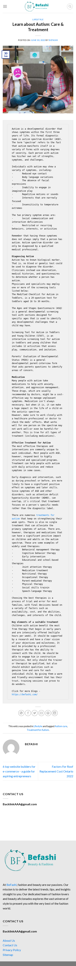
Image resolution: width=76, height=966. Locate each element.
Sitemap (8, 954)
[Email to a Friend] (41, 713)
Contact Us (10, 945)
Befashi (53, 40)
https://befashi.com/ (25, 694)
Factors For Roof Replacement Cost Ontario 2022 (56, 771)
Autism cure (61, 726)
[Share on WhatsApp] (21, 713)
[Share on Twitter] (35, 713)
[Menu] (5, 6)
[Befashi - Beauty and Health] (38, 6)
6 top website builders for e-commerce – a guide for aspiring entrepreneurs (19, 771)
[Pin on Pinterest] (48, 713)
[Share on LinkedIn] (55, 713)
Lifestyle (37, 19)
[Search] (70, 6)
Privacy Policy (12, 950)
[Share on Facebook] (28, 713)
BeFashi (11, 884)
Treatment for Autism (38, 729)
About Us (9, 940)
